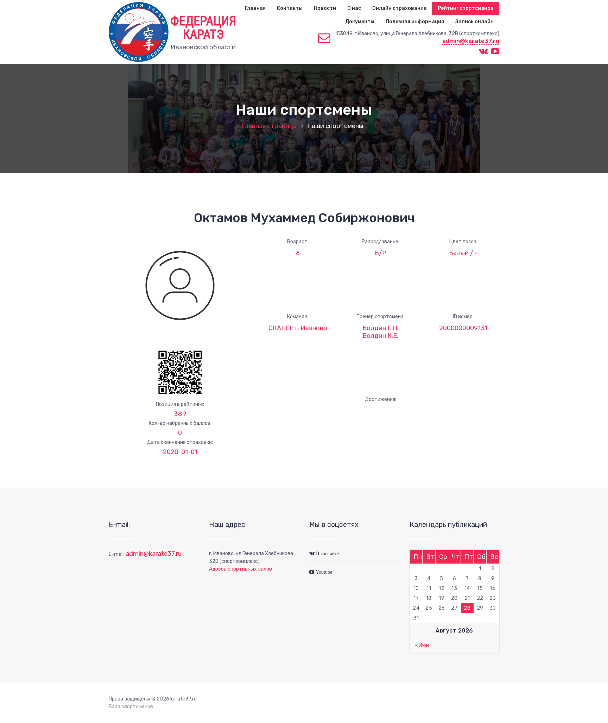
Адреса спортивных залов (240, 569)
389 (180, 414)
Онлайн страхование (399, 8)
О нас (354, 8)
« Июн (422, 645)
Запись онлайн (474, 22)
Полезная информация (415, 22)
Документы (359, 22)
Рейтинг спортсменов (466, 8)
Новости (325, 8)
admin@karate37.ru (470, 40)
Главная (255, 8)
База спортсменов (131, 707)
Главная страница (269, 126)
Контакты (290, 8)
